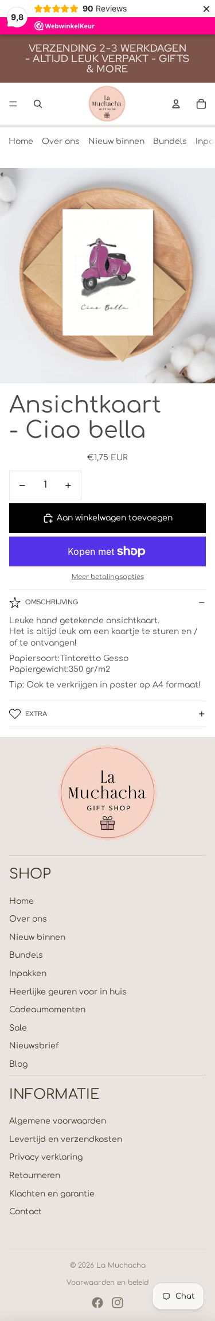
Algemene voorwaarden (57, 1121)
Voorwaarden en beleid (107, 1283)
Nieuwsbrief (33, 1046)
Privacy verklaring (46, 1157)
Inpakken (27, 973)
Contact (25, 1211)
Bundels (170, 141)
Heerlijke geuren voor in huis (68, 992)
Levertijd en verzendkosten (65, 1139)
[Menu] (13, 104)
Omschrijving (51, 602)
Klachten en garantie (52, 1194)
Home (21, 141)
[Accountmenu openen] (176, 103)
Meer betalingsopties (108, 577)
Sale (18, 1028)
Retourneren (34, 1175)
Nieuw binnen (116, 141)
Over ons (61, 141)
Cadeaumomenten (47, 1009)
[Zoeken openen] (37, 103)
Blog (18, 1064)
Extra (36, 713)
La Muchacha (121, 1265)
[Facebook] (97, 1303)
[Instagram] (117, 1303)
